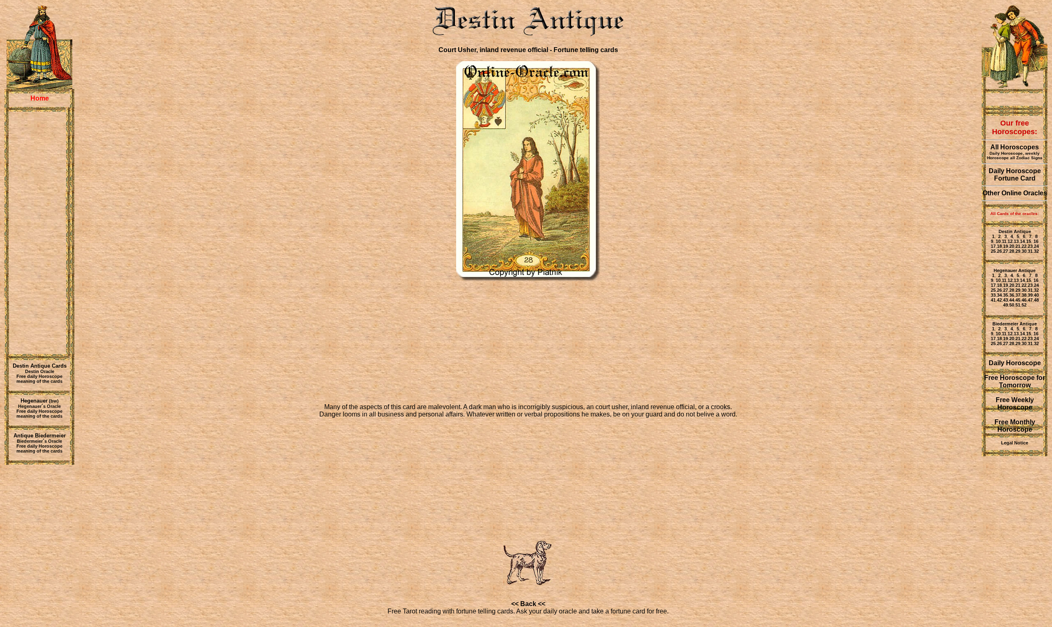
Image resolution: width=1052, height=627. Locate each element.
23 (1030, 246)
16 (1035, 241)
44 (1011, 299)
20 (1011, 246)
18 (999, 246)
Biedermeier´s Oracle (39, 441)
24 (1036, 246)
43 (1005, 299)
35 (1005, 295)
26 (999, 251)
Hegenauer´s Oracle (39, 406)
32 (1036, 251)
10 (998, 241)
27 (1005, 251)
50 (1011, 304)
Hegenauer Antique (1015, 270)
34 (999, 295)
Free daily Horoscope (39, 376)
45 (1017, 299)
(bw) (40, 400)
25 (993, 251)
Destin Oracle (39, 371)
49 (1005, 304)
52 (1024, 304)
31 (1030, 251)
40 (1036, 295)
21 (1017, 246)
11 (1004, 241)
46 (1024, 299)
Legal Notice (1014, 442)
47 (1030, 299)
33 (993, 295)
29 (1017, 251)
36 (1011, 295)
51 (1017, 304)
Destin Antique (1015, 231)
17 (993, 246)
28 (1011, 251)
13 (1016, 241)
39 (1030, 295)
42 (999, 299)
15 (1028, 241)
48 (1036, 299)
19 (1005, 246)
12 (1010, 241)
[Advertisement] (39, 233)
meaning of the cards (39, 381)
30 (1024, 251)
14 (1022, 241)
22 (1024, 246)
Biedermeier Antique (1014, 323)
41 (993, 299)
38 (1024, 295)
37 (1017, 295)
